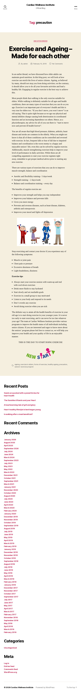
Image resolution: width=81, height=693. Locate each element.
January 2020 (10, 514)
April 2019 (8, 540)
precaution (63, 364)
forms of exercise (40, 364)
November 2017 (11, 591)
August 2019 (9, 529)
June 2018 (8, 570)
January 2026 (10, 440)
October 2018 (10, 558)
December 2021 (11, 475)
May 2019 (8, 537)
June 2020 (8, 502)
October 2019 (10, 523)
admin (25, 64)
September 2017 (11, 597)
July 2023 (8, 463)
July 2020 (8, 499)
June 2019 (8, 534)
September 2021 (11, 481)
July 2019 (8, 531)
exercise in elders (26, 364)
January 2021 (10, 487)
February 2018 (10, 582)
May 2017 (8, 606)
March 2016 (9, 629)
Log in (6, 663)
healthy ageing (53, 364)
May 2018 (8, 573)
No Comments (57, 64)
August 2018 (9, 564)
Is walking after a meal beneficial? (18, 414)
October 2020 (10, 493)
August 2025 (9, 443)
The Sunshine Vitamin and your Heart (20, 400)
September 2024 (11, 448)
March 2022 (9, 472)
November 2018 (11, 555)
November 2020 (11, 490)
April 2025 (8, 446)
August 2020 (9, 496)
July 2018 (8, 567)
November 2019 (11, 520)
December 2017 (11, 588)
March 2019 (9, 543)
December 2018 (11, 552)
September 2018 (11, 561)
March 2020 (9, 508)
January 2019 (10, 549)
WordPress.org (10, 672)
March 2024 (9, 457)
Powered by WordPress (45, 687)
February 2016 (10, 632)
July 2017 (8, 600)
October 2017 (10, 594)
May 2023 (8, 466)
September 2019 (11, 526)
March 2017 (9, 611)
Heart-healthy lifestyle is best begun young (22, 410)
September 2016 (11, 620)
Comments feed (11, 669)
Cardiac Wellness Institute (40, 5)
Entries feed (9, 666)
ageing (17, 364)
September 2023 (11, 460)
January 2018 (10, 585)
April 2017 (8, 609)
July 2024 (8, 451)
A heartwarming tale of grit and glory (19, 405)
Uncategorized (40, 41)
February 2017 (10, 614)
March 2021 (9, 484)
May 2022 (8, 469)
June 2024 (8, 454)
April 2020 (8, 505)
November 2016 (11, 617)
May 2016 (8, 623)
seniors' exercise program (24, 367)
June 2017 (8, 603)
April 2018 (8, 576)
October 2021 (10, 478)
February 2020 (10, 511)
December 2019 (11, 517)
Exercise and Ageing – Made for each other (40, 52)
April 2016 (8, 626)
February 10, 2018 (39, 64)
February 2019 (10, 546)
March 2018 (9, 579)
